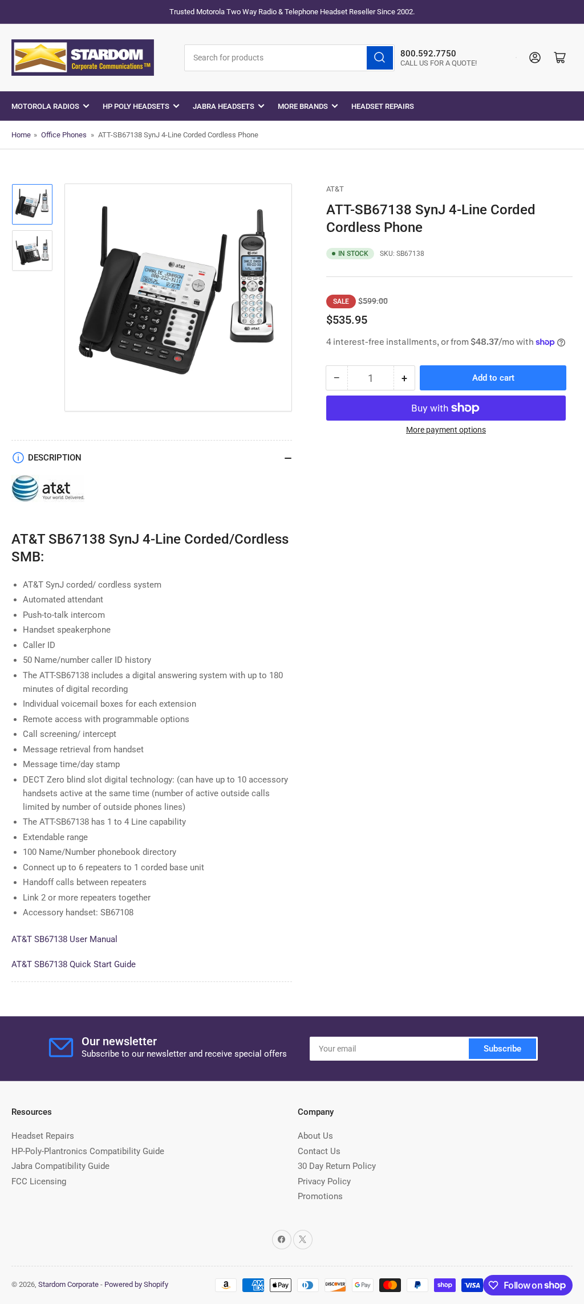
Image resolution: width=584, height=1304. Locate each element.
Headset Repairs (382, 106)
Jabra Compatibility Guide (60, 1166)
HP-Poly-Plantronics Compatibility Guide (87, 1151)
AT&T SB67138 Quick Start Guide (73, 964)
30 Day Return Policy (337, 1166)
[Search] (379, 58)
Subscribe (502, 1049)
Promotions (320, 1196)
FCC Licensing (38, 1181)
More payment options (446, 429)
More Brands (303, 106)
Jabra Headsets (223, 106)
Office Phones (64, 135)
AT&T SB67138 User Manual (64, 939)
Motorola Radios (45, 106)
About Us (315, 1136)
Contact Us (319, 1151)
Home (21, 135)
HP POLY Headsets (136, 106)
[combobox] (289, 57)
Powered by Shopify (136, 1284)
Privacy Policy (324, 1181)
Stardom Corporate (68, 1284)
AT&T (335, 189)
